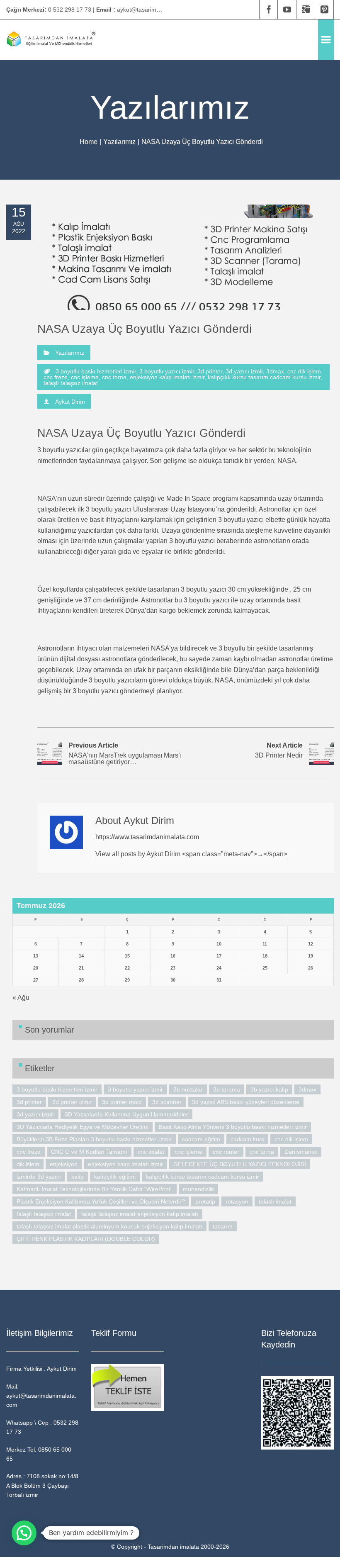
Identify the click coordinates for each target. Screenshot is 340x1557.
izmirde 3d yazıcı (39, 1176)
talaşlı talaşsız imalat (71, 383)
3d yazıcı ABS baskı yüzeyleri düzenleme (245, 1102)
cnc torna (114, 377)
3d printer (209, 371)
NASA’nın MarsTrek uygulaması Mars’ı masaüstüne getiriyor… (125, 753)
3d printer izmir (72, 1102)
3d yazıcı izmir (244, 371)
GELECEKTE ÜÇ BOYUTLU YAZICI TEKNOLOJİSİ (239, 1164)
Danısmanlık (300, 1151)
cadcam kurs (247, 1139)
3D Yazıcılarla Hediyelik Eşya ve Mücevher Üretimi (82, 1126)
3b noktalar (188, 1089)
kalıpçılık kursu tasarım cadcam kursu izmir (264, 377)
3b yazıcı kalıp (269, 1089)
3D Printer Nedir (279, 750)
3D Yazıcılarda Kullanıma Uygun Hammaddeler (126, 1114)
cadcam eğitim (201, 1139)
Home (88, 141)
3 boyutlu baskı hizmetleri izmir (96, 371)
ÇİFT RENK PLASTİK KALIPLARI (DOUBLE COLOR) (86, 1238)
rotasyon (237, 1201)
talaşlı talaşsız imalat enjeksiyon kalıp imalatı (139, 1214)
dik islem (28, 1164)
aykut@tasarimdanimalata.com (157, 9)
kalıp (77, 1176)
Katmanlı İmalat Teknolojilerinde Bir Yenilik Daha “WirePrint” (94, 1189)
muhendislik (198, 1189)
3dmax (275, 371)
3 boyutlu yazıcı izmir (166, 371)
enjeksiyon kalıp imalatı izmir (167, 377)
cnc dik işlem (304, 371)
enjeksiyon (64, 1164)
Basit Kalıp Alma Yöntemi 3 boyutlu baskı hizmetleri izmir (233, 1126)
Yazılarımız (119, 141)
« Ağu (20, 997)
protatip (205, 1201)
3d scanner (167, 1102)
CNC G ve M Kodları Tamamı (89, 1151)
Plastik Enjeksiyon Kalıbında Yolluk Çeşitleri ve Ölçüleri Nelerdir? (101, 1201)
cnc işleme (85, 377)
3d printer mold (122, 1102)
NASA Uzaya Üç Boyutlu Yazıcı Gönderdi (144, 328)
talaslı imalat (275, 1201)
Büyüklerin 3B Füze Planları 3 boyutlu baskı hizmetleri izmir (94, 1139)
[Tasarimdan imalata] (50, 39)
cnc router (226, 1151)
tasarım (223, 1226)
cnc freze (56, 377)
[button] (24, 1532)
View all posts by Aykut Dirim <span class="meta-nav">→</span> (191, 854)
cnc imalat (151, 1151)
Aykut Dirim (70, 401)
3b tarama (226, 1089)
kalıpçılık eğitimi (115, 1176)
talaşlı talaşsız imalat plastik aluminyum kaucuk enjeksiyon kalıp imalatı (109, 1226)
